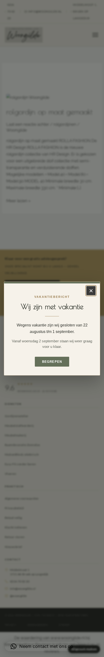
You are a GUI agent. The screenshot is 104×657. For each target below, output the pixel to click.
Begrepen (52, 361)
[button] (42, 646)
